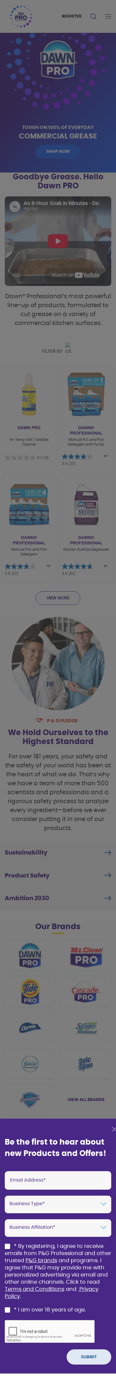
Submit (89, 1356)
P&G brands (41, 1260)
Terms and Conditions (34, 1289)
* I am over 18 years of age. (50, 1310)
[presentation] (58, 1180)
